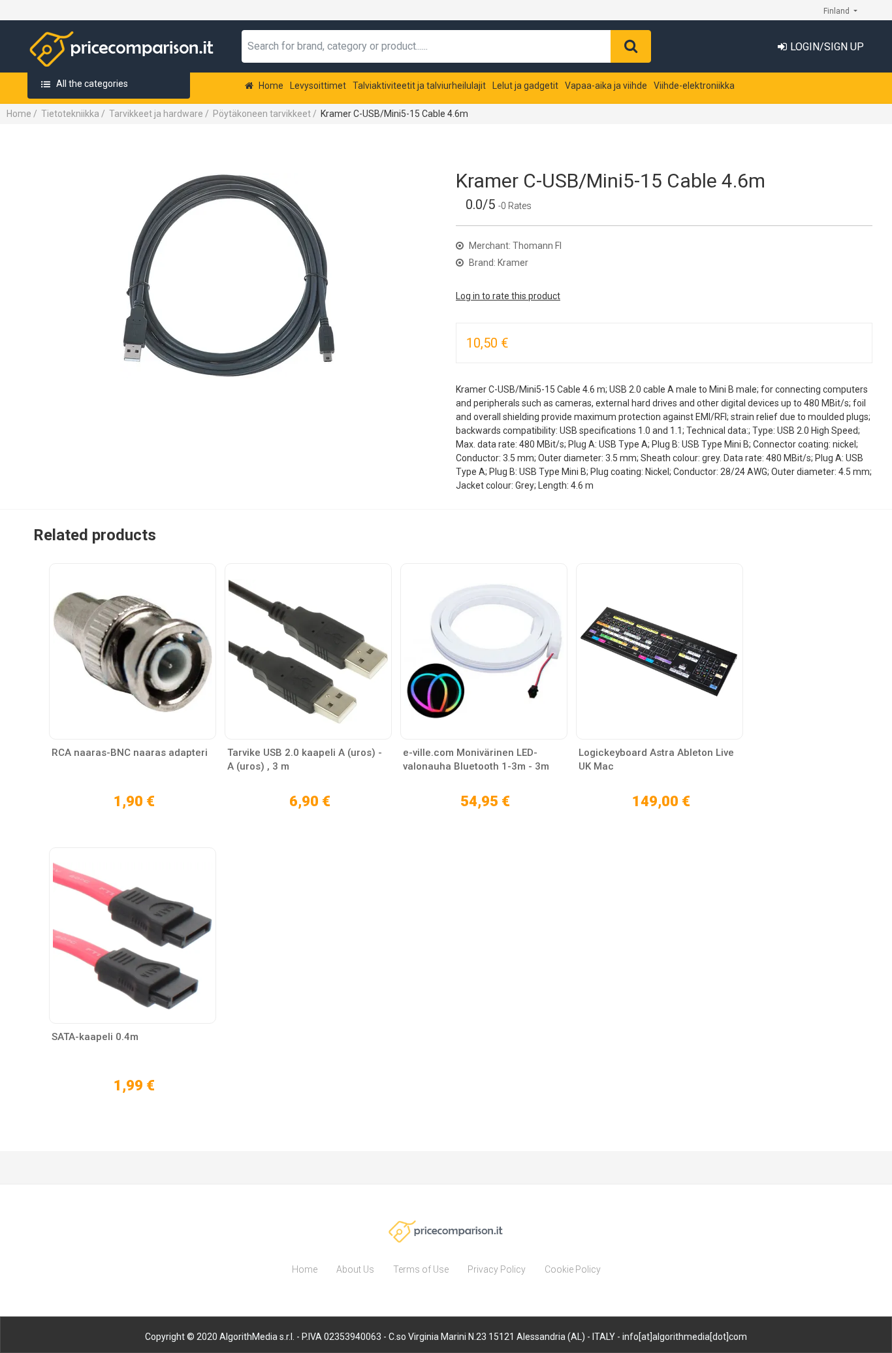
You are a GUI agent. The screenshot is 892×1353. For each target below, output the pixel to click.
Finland (837, 11)
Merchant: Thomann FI (514, 245)
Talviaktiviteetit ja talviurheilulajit (419, 85)
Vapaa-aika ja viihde (606, 85)
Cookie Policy (573, 1269)
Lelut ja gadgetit (525, 85)
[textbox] (426, 46)
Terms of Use (421, 1269)
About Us (355, 1269)
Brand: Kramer (497, 262)
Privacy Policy (497, 1269)
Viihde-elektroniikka (694, 85)
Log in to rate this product (508, 296)
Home (270, 85)
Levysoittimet (318, 85)
